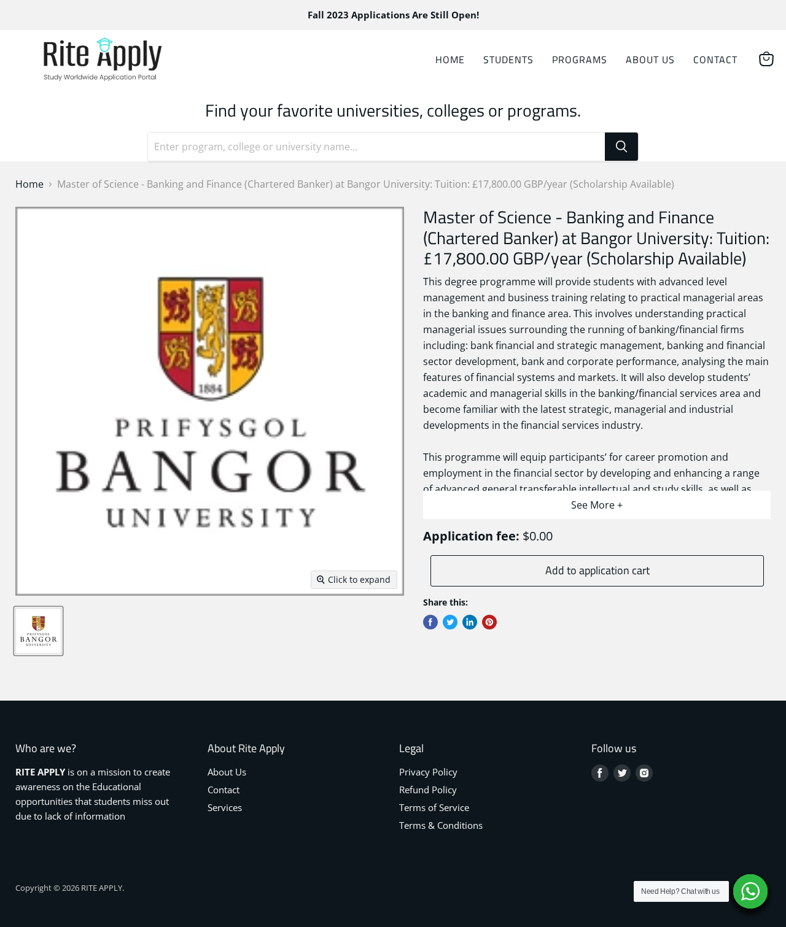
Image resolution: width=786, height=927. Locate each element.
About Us (650, 59)
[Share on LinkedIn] (469, 622)
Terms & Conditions (441, 825)
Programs (579, 59)
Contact (715, 59)
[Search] (621, 147)
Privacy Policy (428, 772)
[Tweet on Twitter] (450, 622)
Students (508, 59)
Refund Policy (428, 789)
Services (225, 807)
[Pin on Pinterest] (489, 622)
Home (450, 59)
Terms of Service (434, 807)
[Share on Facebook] (430, 622)
